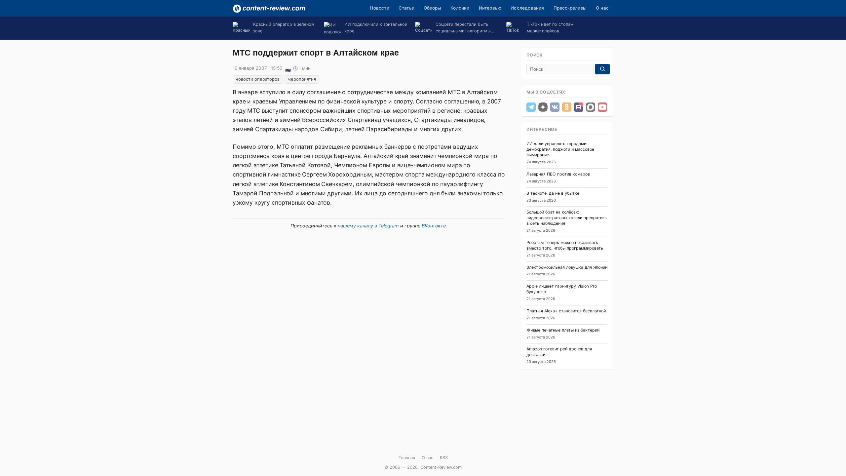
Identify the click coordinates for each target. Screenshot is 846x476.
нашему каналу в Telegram (368, 225)
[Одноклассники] (566, 107)
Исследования (527, 8)
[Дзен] (543, 107)
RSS (444, 457)
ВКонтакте (434, 225)
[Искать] (602, 69)
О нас (602, 8)
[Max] (590, 107)
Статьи (406, 8)
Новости (379, 8)
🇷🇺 (287, 68)
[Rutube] (578, 107)
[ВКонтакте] (554, 107)
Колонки (459, 8)
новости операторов (258, 79)
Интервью (490, 8)
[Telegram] (531, 107)
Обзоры (432, 8)
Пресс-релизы (570, 8)
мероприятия (302, 79)
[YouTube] (602, 107)
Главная (407, 457)
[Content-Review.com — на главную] (269, 9)
